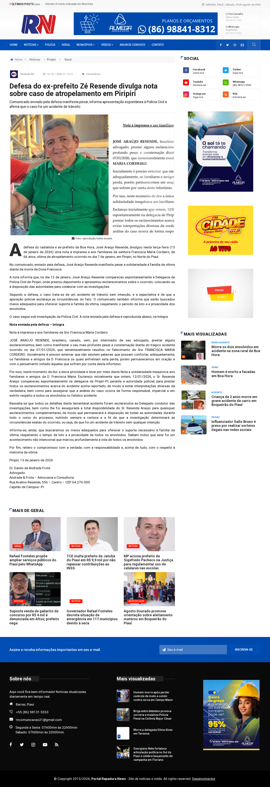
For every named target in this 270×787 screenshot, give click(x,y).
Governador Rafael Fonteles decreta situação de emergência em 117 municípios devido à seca (92, 617)
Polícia (50, 44)
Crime (214, 367)
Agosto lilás (136, 601)
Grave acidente (220, 342)
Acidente (216, 392)
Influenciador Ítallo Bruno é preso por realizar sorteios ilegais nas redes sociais (233, 426)
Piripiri (51, 59)
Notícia (76, 546)
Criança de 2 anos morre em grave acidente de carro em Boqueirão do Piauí (234, 401)
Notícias (30, 44)
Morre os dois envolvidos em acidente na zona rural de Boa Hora (235, 351)
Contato (158, 44)
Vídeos (106, 44)
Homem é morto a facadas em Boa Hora (69, 4)
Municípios (84, 44)
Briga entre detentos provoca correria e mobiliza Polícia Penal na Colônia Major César (152, 715)
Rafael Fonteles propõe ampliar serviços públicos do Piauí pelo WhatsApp (32, 560)
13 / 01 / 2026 (59, 74)
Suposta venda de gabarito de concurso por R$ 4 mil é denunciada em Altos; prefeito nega (34, 617)
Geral (66, 44)
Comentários (92, 74)
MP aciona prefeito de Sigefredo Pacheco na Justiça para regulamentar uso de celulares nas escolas (148, 562)
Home (14, 44)
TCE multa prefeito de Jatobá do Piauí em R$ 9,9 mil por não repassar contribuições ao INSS (91, 562)
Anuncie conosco (132, 44)
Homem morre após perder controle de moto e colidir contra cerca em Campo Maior (153, 696)
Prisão (215, 417)
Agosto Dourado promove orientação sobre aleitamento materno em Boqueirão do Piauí (148, 617)
